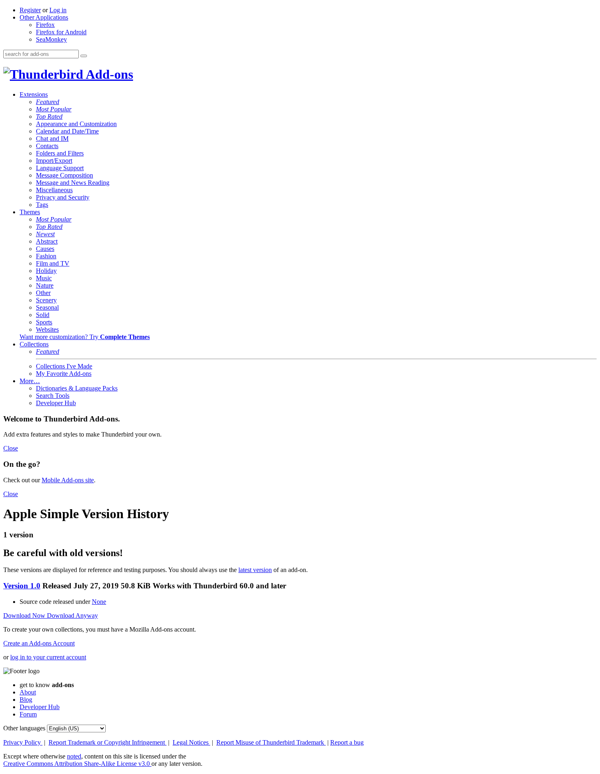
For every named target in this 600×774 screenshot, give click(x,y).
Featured (47, 101)
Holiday (46, 270)
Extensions (34, 94)
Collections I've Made (64, 366)
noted (74, 756)
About (28, 692)
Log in (58, 10)
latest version (255, 569)
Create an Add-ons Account (39, 643)
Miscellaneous (54, 189)
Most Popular (53, 109)
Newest (45, 234)
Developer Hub (56, 402)
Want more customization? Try (85, 336)
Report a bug (347, 742)
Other (43, 292)
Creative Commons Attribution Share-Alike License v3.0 (77, 763)
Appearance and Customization (76, 123)
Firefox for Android (61, 32)
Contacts (47, 145)
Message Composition (64, 175)
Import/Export (54, 160)
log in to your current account (48, 657)
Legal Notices (191, 742)
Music (44, 278)
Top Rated (49, 116)
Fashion (46, 256)
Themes (30, 211)
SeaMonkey (51, 39)
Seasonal (47, 307)
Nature (44, 285)
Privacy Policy (22, 742)
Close (10, 448)
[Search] (83, 56)
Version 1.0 (21, 585)
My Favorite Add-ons (63, 373)
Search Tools (52, 395)
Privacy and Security (62, 197)
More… (30, 380)
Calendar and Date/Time (67, 131)
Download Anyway (72, 615)
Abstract (47, 241)
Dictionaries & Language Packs (77, 388)
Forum (28, 714)
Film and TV (52, 263)
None (99, 601)
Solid (42, 314)
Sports (44, 322)
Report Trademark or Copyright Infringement (108, 742)
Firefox (45, 24)
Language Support (60, 167)
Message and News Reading (72, 182)
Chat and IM (52, 138)
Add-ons (108, 74)
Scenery (46, 300)
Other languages (24, 728)
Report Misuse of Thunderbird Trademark (271, 742)
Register (30, 10)
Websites (47, 329)
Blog (26, 699)
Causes (45, 248)
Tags (42, 204)
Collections (34, 344)
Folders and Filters (60, 153)
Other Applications (44, 17)
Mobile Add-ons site (68, 480)
